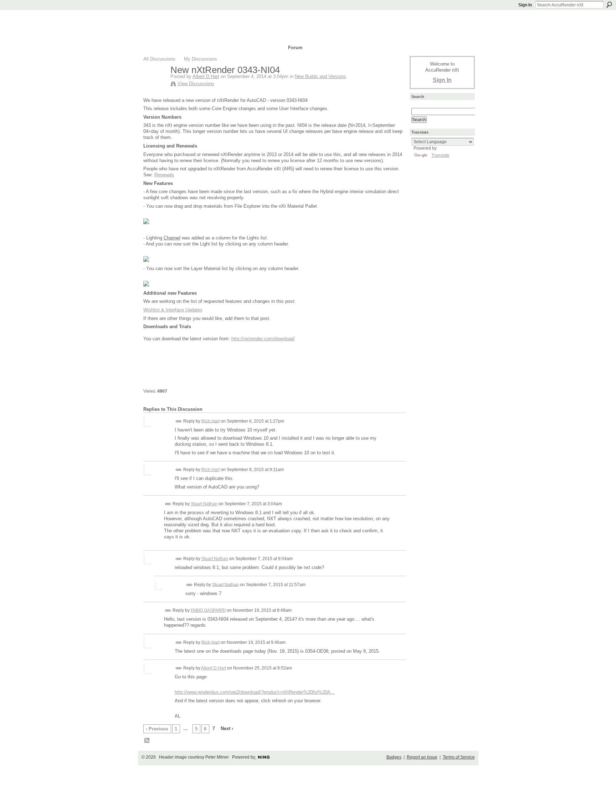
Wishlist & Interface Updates (172, 309)
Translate (440, 155)
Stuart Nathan (204, 503)
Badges (393, 757)
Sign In (525, 4)
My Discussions (200, 59)
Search (609, 4)
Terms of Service (459, 757)
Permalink (178, 421)
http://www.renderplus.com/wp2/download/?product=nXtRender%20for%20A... (255, 692)
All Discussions (159, 59)
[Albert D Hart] (154, 85)
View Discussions (196, 83)
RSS (147, 741)
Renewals (164, 174)
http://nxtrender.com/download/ (263, 338)
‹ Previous (157, 728)
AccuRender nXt (186, 19)
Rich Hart (210, 420)
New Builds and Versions (320, 76)
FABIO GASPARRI (208, 610)
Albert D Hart (205, 76)
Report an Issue (422, 757)
